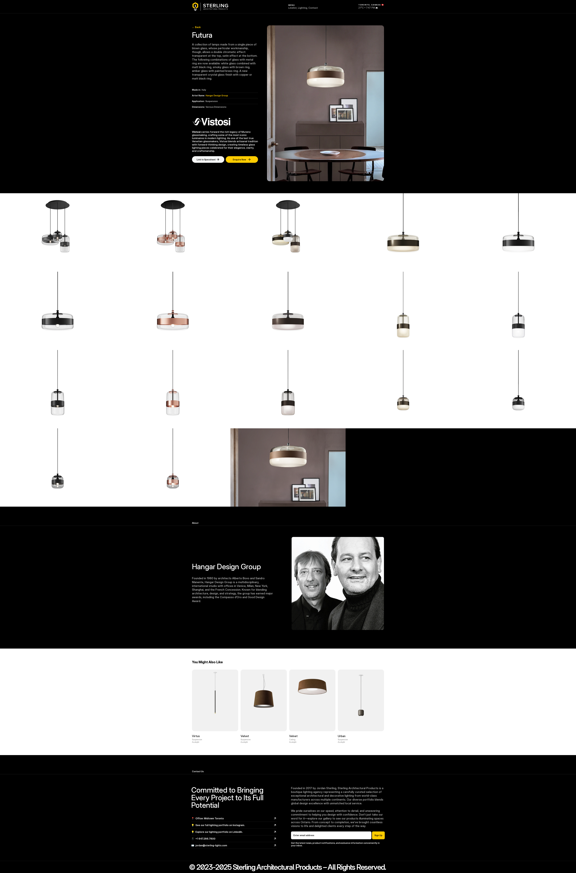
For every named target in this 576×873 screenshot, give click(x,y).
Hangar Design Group (217, 95)
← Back (196, 27)
